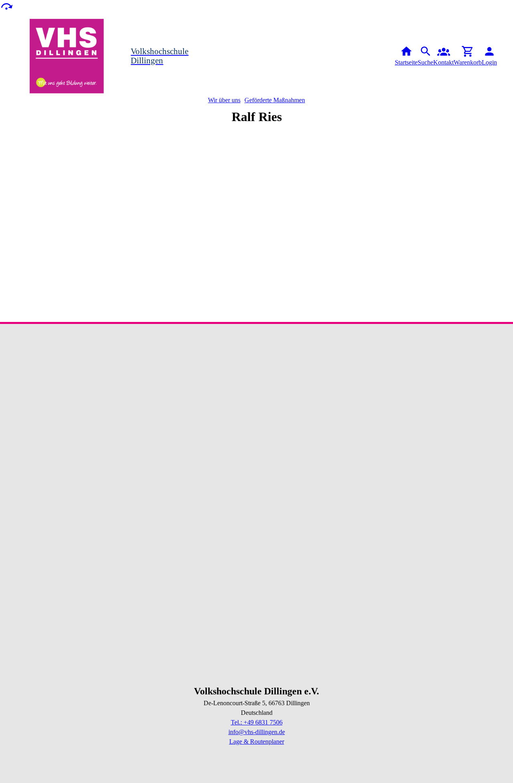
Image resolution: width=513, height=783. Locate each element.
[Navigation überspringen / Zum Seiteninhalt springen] (6, 5)
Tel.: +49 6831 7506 (257, 722)
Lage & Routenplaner (256, 741)
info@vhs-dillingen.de (256, 731)
